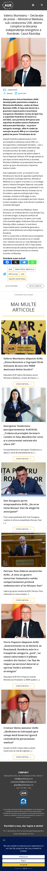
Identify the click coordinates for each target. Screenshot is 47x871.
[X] (16, 262)
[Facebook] (7, 262)
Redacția (9, 93)
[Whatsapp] (33, 262)
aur (10, 269)
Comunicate (12, 90)
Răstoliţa (13, 274)
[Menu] (33, 5)
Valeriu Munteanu (17, 279)
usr (22, 274)
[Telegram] (24, 262)
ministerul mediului (24, 269)
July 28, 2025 (22, 93)
